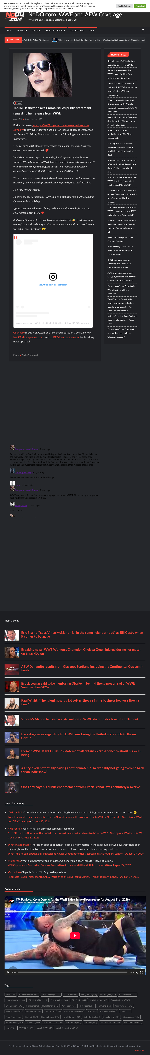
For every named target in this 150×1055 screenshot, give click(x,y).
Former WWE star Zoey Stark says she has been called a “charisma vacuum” (121, 333)
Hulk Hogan (50, 1005)
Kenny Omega (124, 1005)
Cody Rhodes (98, 1000)
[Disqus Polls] (54, 403)
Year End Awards (55, 30)
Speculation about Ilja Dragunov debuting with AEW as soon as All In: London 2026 (122, 121)
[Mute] (136, 972)
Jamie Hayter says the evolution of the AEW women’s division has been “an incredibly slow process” (122, 196)
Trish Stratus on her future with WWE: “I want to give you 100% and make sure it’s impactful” (122, 211)
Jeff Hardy (69, 1005)
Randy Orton (108, 1011)
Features (36, 30)
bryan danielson (15, 1000)
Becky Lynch (89, 994)
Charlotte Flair (38, 1000)
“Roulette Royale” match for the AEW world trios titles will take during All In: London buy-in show (122, 166)
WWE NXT (26, 1028)
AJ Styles (70, 994)
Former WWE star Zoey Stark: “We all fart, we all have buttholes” (121, 290)
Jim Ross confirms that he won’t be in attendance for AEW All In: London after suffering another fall (122, 226)
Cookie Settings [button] (124, 6)
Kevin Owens (14, 1011)
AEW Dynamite (28, 994)
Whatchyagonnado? (19, 844)
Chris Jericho (59, 1000)
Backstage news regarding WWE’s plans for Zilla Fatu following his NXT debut (120, 74)
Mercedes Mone (74, 1011)
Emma (16, 355)
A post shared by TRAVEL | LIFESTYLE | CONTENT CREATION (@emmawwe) (53, 323)
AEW (11, 994)
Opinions (22, 30)
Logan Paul (33, 1011)
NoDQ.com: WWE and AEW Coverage (75, 14)
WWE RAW (45, 1028)
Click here (19, 332)
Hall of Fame (77, 30)
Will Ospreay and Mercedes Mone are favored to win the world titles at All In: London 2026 (120, 149)
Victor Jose (14, 860)
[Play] (8, 972)
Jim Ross (86, 1005)
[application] (75, 935)
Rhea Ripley (14, 1017)
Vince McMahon (110, 1022)
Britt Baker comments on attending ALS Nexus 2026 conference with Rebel (119, 264)
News (10, 30)
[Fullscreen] (141, 972)
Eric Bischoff (14, 1005)
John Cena (104, 1005)
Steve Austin (131, 1017)
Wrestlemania (133, 1022)
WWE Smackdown (67, 1028)
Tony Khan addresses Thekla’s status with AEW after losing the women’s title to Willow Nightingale (122, 89)
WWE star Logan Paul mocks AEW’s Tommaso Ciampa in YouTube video (120, 250)
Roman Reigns (50, 1017)
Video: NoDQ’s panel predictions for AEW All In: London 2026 (120, 134)
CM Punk (79, 1000)
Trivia (92, 30)
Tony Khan (73, 1022)
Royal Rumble (72, 1017)
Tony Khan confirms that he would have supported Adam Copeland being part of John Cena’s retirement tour (121, 305)
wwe (10, 1028)
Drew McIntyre (120, 1000)
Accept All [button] (140, 6)
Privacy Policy (138, 1050)
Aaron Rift (17, 119)
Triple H (90, 1022)
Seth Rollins (92, 1017)
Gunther (32, 1005)
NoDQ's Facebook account (65, 337)
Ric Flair (31, 1017)
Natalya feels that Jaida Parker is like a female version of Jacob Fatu (122, 320)
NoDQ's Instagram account (28, 337)
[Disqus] (55, 480)
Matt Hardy (53, 1011)
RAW (125, 1011)
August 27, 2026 (41, 821)
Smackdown (111, 1017)
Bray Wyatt (108, 994)
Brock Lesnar (127, 994)
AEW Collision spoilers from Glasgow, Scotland (120, 239)
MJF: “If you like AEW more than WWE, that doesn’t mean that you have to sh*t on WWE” (122, 181)
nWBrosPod (15, 812)
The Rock (33, 1022)
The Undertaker (53, 1022)
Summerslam (14, 1022)
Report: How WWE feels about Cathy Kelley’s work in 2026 (121, 63)
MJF (92, 1011)
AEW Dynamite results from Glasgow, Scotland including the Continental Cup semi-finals (122, 277)
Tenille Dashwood (30, 355)
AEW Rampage (51, 994)
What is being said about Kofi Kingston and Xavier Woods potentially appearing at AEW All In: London (80, 40)
